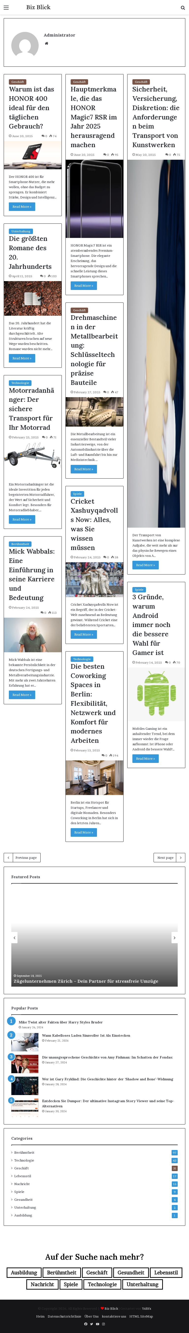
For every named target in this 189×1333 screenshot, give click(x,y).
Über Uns (91, 1316)
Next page (165, 858)
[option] (94, 938)
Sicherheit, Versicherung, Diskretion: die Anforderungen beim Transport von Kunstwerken (156, 117)
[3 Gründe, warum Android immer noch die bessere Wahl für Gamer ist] (156, 694)
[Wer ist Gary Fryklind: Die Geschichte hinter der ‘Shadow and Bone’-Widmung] (24, 1086)
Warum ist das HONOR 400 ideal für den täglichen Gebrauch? (31, 107)
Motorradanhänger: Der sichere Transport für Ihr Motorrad (31, 408)
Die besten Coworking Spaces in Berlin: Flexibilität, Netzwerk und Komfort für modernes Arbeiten (93, 703)
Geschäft (17, 82)
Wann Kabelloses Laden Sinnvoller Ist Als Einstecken (86, 1035)
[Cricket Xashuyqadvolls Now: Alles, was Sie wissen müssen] (94, 579)
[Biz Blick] (38, 7)
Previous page (26, 858)
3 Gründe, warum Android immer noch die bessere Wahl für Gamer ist (151, 625)
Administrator (59, 35)
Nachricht (22, 1184)
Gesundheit (23, 1200)
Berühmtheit (20, 544)
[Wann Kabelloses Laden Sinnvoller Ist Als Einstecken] (24, 1042)
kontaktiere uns (114, 1316)
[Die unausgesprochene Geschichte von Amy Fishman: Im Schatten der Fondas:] (24, 1064)
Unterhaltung (21, 231)
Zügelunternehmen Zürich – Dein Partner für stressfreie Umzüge (86, 981)
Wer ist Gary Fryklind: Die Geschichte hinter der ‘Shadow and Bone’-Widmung (107, 1079)
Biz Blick (111, 1308)
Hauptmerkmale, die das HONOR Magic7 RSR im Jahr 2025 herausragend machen (94, 117)
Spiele (77, 494)
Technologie (20, 383)
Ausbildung (23, 1215)
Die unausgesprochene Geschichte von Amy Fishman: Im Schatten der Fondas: (107, 1057)
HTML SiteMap (141, 1316)
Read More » (22, 207)
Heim (40, 1316)
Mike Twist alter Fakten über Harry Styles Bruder (61, 1022)
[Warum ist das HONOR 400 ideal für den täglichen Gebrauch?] (33, 155)
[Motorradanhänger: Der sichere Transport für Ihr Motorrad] (33, 459)
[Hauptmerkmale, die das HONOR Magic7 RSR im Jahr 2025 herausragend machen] (94, 199)
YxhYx (146, 1308)
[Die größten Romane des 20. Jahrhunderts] (33, 298)
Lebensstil (22, 1176)
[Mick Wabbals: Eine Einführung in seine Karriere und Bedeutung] (33, 635)
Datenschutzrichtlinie (64, 1316)
